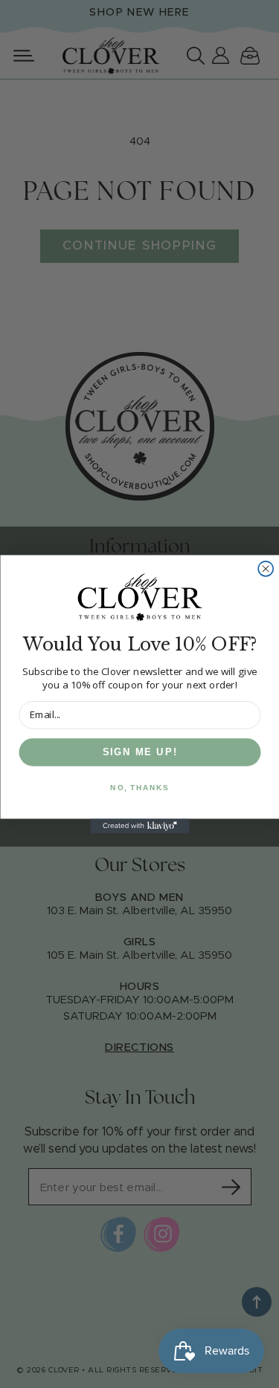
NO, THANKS (139, 787)
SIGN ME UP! (139, 751)
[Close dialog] (265, 568)
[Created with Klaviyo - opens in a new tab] (139, 825)
